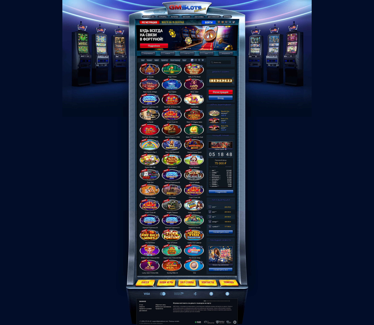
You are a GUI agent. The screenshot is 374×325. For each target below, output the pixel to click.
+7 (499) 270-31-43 (145, 321)
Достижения (143, 310)
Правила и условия (145, 308)
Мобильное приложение (163, 306)
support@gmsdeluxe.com (160, 321)
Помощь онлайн (174, 321)
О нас (141, 305)
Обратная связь (161, 305)
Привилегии (159, 308)
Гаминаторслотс (177, 313)
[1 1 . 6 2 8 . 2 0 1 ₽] (220, 80)
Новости (142, 306)
